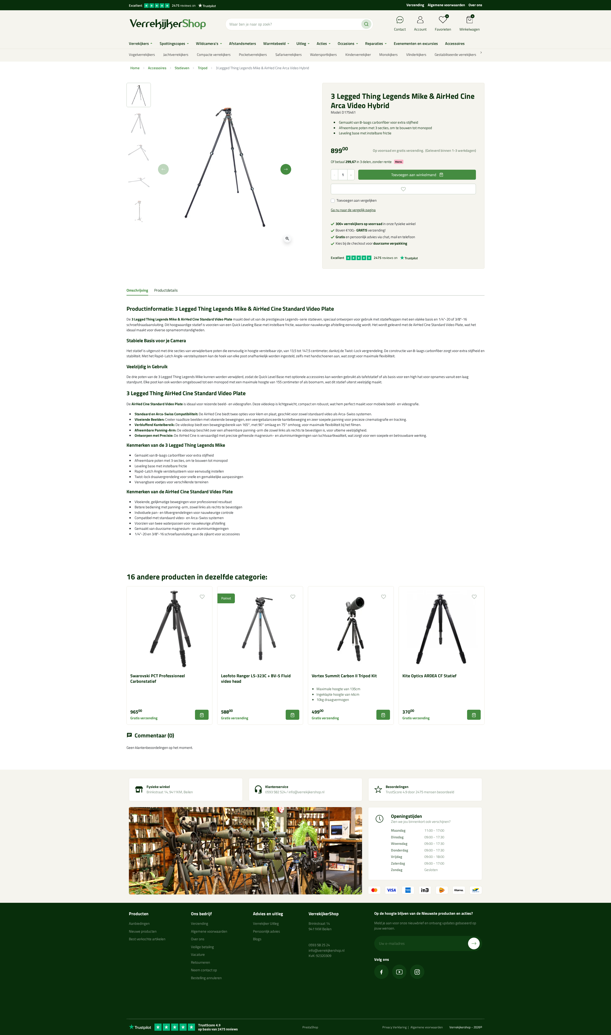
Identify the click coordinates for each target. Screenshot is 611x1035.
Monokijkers (388, 54)
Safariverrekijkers (288, 54)
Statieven (182, 68)
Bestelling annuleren (206, 978)
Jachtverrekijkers (175, 54)
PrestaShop (310, 1027)
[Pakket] (260, 628)
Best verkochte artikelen (147, 939)
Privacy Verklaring (394, 1027)
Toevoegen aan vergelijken (357, 200)
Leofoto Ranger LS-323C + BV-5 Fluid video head (256, 678)
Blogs (257, 939)
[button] (469, 24)
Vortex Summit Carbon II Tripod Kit (344, 675)
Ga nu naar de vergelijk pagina (353, 210)
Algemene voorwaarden (446, 5)
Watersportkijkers (323, 54)
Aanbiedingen (139, 923)
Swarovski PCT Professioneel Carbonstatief (157, 678)
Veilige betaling (202, 947)
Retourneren (200, 962)
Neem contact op (204, 970)
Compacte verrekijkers (214, 54)
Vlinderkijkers (416, 54)
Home (135, 68)
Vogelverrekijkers (142, 54)
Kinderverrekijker (358, 54)
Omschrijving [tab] (137, 290)
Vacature (198, 954)
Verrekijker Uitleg (266, 923)
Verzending (415, 5)
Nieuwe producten (143, 931)
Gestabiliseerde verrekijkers (455, 54)
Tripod (202, 68)
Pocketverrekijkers (253, 54)
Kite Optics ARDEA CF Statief (429, 675)
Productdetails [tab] (166, 290)
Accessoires (157, 68)
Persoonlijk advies (266, 931)
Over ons (475, 5)
